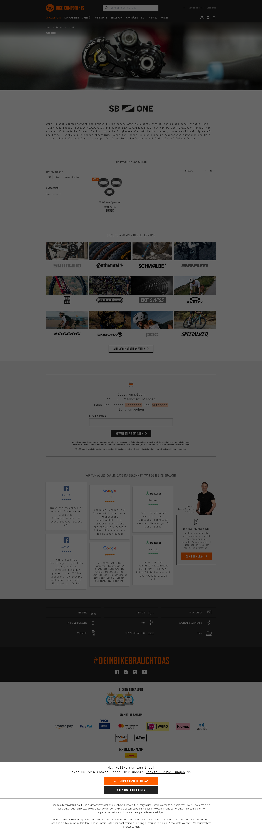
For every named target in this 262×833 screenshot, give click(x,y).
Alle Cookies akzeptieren (128, 781)
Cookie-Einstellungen (165, 772)
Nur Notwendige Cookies (131, 790)
